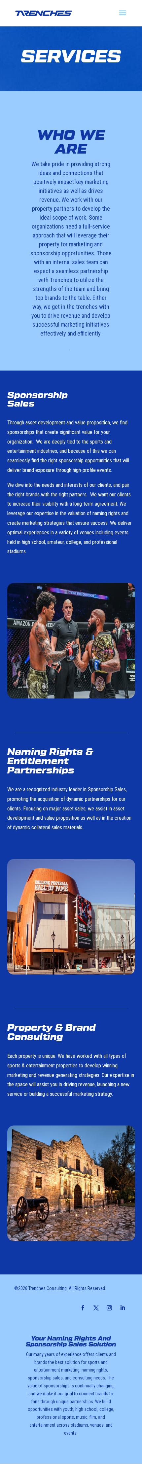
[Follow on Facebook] (83, 1308)
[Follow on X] (96, 1308)
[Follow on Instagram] (109, 1308)
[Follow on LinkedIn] (122, 1308)
